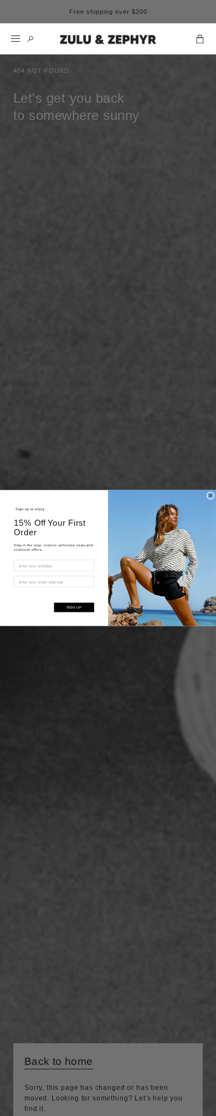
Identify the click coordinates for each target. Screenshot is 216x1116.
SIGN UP (74, 608)
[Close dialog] (210, 495)
